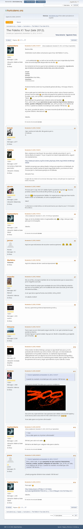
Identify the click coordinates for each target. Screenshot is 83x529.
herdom (10, 371)
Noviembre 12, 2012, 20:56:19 (32, 455)
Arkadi (10, 128)
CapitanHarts (12, 46)
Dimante (10, 327)
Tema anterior (60, 35)
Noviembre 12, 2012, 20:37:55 (32, 427)
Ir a (52, 515)
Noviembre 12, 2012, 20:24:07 (32, 371)
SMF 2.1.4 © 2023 (8, 527)
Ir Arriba (8, 507)
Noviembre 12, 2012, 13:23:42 (32, 128)
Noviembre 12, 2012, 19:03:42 (32, 276)
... (23, 40)
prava (9, 455)
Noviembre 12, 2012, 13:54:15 (32, 150)
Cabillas (10, 150)
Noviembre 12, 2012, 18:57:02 (32, 260)
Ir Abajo (8, 40)
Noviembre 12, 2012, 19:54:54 (32, 346)
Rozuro (10, 347)
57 (25, 40)
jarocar (10, 240)
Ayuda (59, 527)
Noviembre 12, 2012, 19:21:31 (32, 327)
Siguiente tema (71, 35)
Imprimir (74, 40)
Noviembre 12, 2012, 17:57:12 (32, 214)
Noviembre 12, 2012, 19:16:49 (32, 304)
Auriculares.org (53, 16)
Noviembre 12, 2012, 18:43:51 (32, 240)
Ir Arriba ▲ (76, 527)
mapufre (10, 277)
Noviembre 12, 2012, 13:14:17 (32, 46)
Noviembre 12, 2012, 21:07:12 (32, 482)
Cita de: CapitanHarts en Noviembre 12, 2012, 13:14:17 (43, 375)
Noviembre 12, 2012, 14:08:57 (32, 186)
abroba (10, 186)
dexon (9, 304)
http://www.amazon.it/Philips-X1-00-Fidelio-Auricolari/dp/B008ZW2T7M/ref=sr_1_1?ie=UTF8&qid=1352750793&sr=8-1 (49, 490)
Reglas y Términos (67, 527)
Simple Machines (18, 527)
